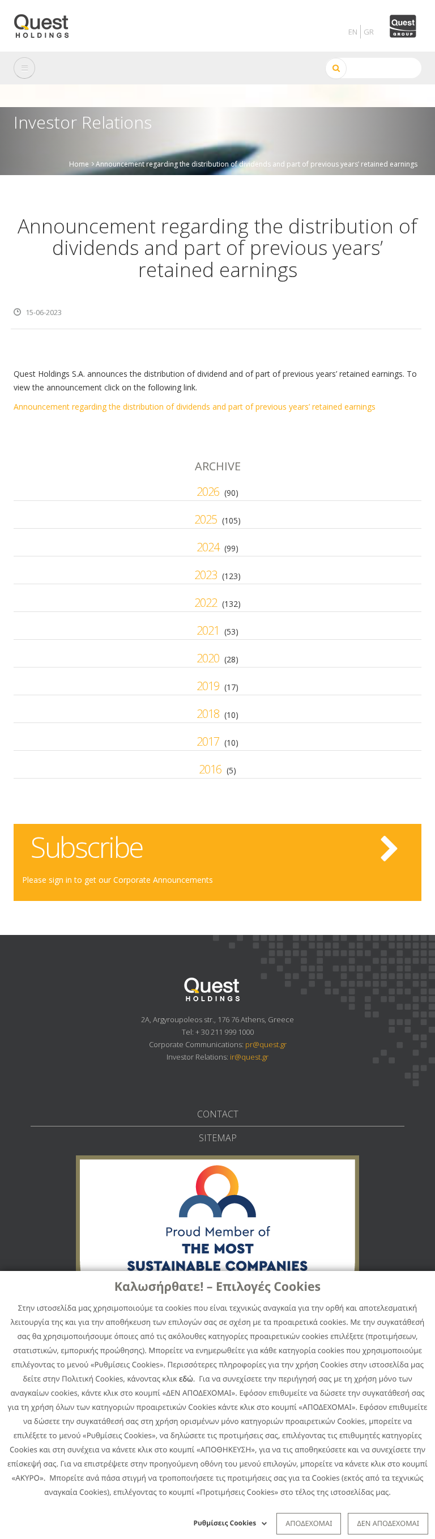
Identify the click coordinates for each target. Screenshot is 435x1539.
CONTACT (217, 1114)
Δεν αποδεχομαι (388, 1523)
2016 (210, 769)
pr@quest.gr (266, 1044)
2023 (205, 575)
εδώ (186, 1379)
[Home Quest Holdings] (48, 22)
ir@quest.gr (249, 1057)
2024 (208, 547)
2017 (208, 741)
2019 (208, 686)
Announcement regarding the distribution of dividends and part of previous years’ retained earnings (195, 406)
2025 (205, 519)
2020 (208, 658)
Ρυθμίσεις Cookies (225, 1523)
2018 (208, 713)
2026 (208, 491)
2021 (208, 630)
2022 (205, 602)
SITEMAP (218, 1138)
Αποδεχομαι (308, 1523)
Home (79, 163)
